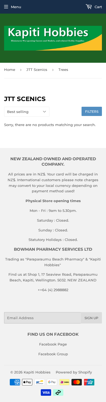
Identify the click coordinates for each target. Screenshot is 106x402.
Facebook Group (53, 354)
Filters (91, 111)
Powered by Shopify (74, 372)
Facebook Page (53, 344)
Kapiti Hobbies (37, 372)
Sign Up (91, 318)
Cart (97, 7)
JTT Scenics (36, 69)
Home (9, 69)
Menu (16, 7)
